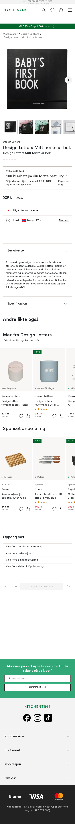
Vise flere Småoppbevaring (22, 560)
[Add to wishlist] (21, 416)
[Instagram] (37, 718)
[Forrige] (6, 80)
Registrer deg (63, 183)
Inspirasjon (13, 764)
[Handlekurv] (61, 10)
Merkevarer (10, 33)
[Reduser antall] (5, 586)
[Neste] (68, 80)
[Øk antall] (15, 586)
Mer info (64, 220)
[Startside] (15, 10)
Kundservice (14, 736)
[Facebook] (27, 718)
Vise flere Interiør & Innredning (24, 546)
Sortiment (12, 750)
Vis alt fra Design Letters (18, 340)
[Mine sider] (43, 10)
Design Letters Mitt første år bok (23, 37)
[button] (9, 159)
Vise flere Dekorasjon (18, 553)
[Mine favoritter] (52, 10)
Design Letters (30, 33)
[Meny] (70, 10)
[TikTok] (48, 718)
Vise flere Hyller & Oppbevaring (25, 566)
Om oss (11, 778)
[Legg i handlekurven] (28, 416)
